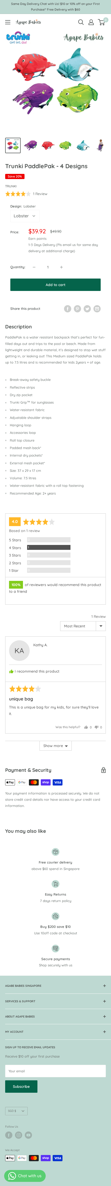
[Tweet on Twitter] (87, 308)
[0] (101, 22)
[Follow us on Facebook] (8, 1135)
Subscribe (21, 1086)
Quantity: (17, 267)
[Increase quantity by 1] (61, 267)
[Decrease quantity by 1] (34, 267)
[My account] (91, 22)
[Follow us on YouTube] (28, 1135)
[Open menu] (7, 22)
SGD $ (12, 1111)
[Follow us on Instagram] (18, 1135)
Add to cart (55, 284)
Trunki (11, 186)
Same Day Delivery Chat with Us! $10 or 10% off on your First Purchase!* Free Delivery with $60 (55, 6)
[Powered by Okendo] (18, 507)
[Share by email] (97, 308)
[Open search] (81, 22)
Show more (53, 745)
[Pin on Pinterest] (77, 308)
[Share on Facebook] (67, 308)
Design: (23, 206)
